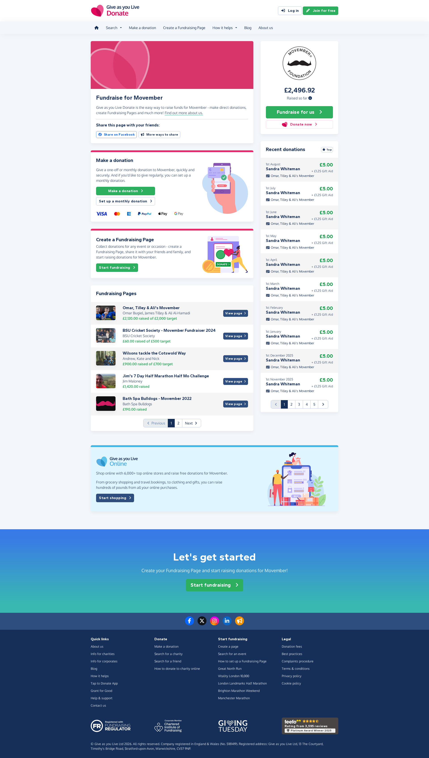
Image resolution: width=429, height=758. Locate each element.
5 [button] (314, 404)
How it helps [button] (222, 27)
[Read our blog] (239, 623)
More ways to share (162, 134)
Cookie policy (291, 683)
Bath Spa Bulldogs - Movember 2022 (157, 398)
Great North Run (230, 668)
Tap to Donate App (104, 683)
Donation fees (292, 646)
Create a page (228, 646)
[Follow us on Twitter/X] (202, 623)
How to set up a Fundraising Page (242, 661)
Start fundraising (114, 267)
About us (266, 27)
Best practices (292, 654)
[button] (310, 98)
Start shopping (112, 498)
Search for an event (232, 654)
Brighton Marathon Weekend (239, 691)
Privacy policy (291, 676)
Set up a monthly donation (123, 201)
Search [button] (111, 27)
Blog (247, 27)
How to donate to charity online (177, 668)
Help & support (101, 698)
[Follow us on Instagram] (214, 623)
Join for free (324, 10)
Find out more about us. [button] (184, 113)
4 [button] (307, 404)
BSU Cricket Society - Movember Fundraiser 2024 (169, 330)
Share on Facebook (119, 134)
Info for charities (103, 654)
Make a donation (142, 27)
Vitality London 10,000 (233, 676)
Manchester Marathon (234, 698)
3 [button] (299, 404)
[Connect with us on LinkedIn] (227, 623)
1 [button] (173, 423)
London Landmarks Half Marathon (242, 683)
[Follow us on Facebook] (189, 623)
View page (233, 313)
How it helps (100, 676)
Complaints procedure (297, 661)
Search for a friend (167, 661)
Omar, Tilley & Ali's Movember (151, 307)
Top (329, 149)
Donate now (301, 124)
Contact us (98, 705)
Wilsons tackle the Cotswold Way (154, 353)
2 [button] (178, 423)
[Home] (96, 27)
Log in (293, 10)
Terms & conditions (296, 668)
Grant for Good (101, 691)
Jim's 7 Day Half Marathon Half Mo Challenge (166, 376)
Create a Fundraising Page (184, 27)
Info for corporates (104, 661)
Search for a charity (168, 654)
